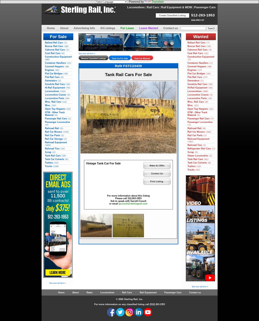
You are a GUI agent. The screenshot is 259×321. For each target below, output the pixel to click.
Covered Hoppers (57, 66)
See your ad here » (57, 283)
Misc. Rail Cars (56, 101)
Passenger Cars (205, 7)
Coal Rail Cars (55, 53)
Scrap (50, 152)
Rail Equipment (148, 292)
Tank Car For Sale (120, 58)
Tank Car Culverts (57, 159)
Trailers (52, 162)
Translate (158, 1)
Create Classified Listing (172, 15)
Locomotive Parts (57, 98)
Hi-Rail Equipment (57, 87)
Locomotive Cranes (57, 94)
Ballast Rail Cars (56, 42)
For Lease (127, 28)
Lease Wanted (148, 28)
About (64, 28)
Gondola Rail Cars (57, 84)
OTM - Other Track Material (55, 113)
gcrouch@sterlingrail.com (133, 203)
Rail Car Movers (57, 131)
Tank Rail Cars (55, 155)
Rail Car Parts (54, 135)
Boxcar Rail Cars (57, 46)
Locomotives (136, 7)
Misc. (50, 105)
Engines (52, 70)
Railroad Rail (54, 128)
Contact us (170, 28)
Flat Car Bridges (56, 73)
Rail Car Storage (56, 139)
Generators (53, 80)
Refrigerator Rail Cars (201, 148)
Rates (89, 292)
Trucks (52, 166)
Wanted (200, 36)
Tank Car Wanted (142, 58)
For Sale (58, 36)
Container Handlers (58, 63)
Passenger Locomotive (57, 123)
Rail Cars (153, 7)
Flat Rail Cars (54, 77)
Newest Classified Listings (93, 58)
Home (51, 28)
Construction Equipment (58, 58)
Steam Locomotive (199, 155)
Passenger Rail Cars (58, 118)
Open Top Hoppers (58, 109)
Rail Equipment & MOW (176, 7)
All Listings (107, 28)
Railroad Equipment (56, 143)
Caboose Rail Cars (57, 49)
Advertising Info (84, 28)
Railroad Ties (55, 148)
